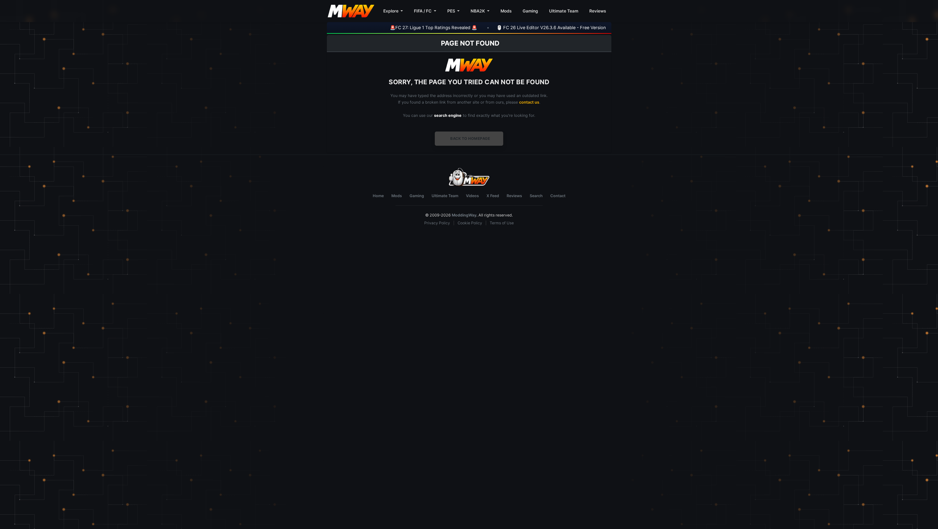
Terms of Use (502, 223)
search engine (448, 115)
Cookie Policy (470, 223)
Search (536, 195)
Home (378, 195)
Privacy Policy (437, 223)
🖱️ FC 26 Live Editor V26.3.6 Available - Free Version (523, 27)
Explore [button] (391, 10)
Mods (506, 10)
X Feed (493, 195)
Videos (472, 195)
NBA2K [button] (478, 10)
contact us (529, 102)
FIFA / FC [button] (423, 10)
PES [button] (451, 10)
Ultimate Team (563, 10)
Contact (557, 195)
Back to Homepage (470, 138)
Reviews (597, 10)
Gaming (530, 10)
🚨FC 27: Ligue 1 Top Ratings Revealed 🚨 (405, 27)
